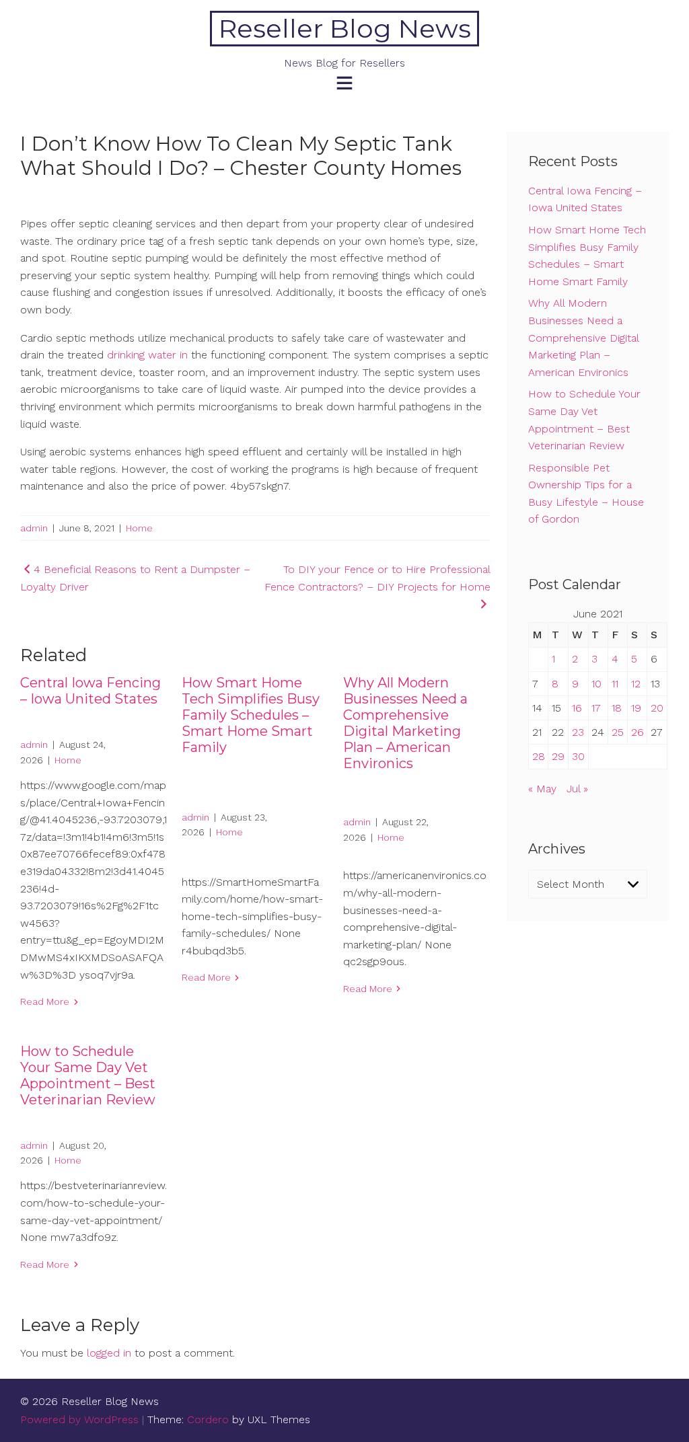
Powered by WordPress (79, 1419)
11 (615, 683)
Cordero (208, 1419)
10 (596, 683)
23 (578, 732)
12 (636, 683)
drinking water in (147, 354)
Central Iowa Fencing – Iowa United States (90, 691)
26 (637, 732)
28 (538, 756)
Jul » (577, 788)
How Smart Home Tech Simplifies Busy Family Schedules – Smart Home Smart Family (251, 715)
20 (657, 707)
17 (596, 707)
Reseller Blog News (345, 28)
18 (617, 707)
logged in (109, 1352)
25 (618, 732)
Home (139, 528)
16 (577, 707)
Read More (44, 1001)
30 (578, 756)
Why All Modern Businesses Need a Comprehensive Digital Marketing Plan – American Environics (405, 723)
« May (542, 788)
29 (558, 756)
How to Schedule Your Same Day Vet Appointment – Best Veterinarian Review (87, 1075)
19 (636, 707)
